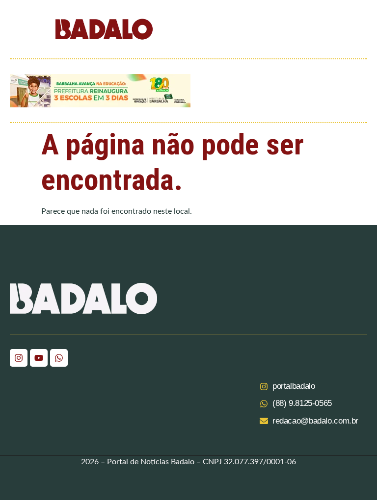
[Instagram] (18, 358)
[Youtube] (39, 358)
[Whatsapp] (59, 358)
